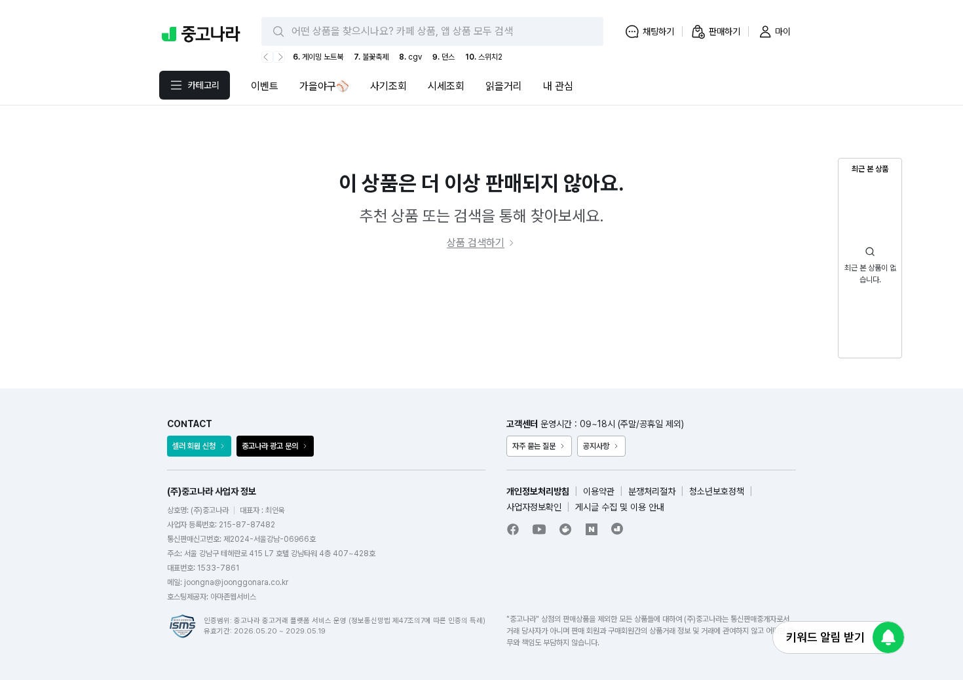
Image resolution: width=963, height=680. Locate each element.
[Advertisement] (481, 319)
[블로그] (591, 529)
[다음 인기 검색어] (279, 57)
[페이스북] (512, 529)
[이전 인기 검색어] (267, 57)
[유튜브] (539, 529)
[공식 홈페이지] (617, 529)
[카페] (565, 529)
